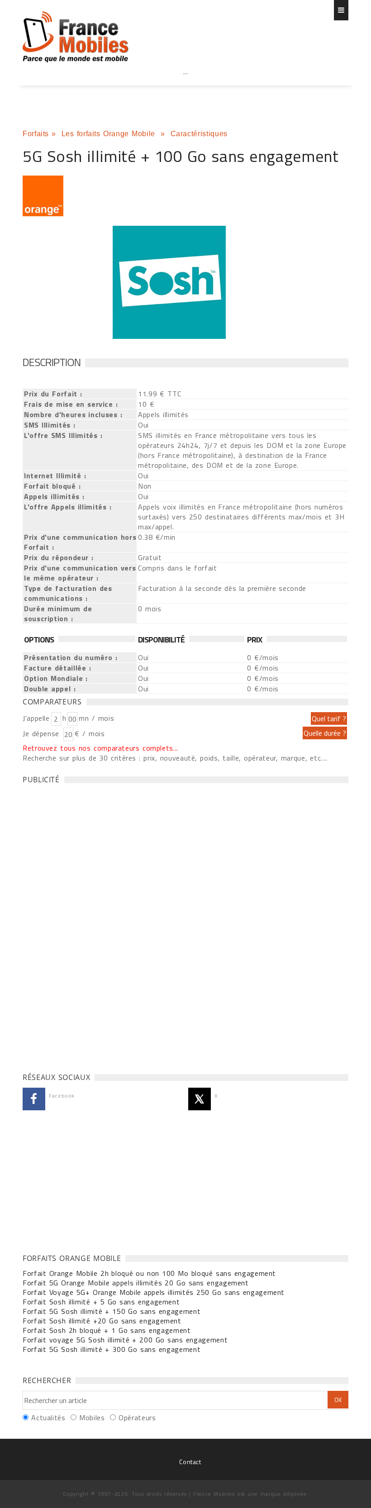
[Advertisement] (185, 91)
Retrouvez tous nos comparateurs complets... (100, 747)
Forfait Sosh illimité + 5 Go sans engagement (101, 1301)
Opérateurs (137, 1417)
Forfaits (36, 134)
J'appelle (36, 718)
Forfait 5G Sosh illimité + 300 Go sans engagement (111, 1349)
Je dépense (42, 733)
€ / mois (90, 733)
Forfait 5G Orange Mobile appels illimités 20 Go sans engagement (136, 1282)
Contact (190, 1461)
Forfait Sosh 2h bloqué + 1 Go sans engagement (107, 1330)
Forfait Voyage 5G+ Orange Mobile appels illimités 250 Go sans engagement (154, 1292)
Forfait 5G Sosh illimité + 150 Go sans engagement (111, 1311)
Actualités (48, 1417)
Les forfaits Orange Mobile (110, 134)
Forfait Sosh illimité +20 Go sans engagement (102, 1320)
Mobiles (92, 1417)
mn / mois (96, 718)
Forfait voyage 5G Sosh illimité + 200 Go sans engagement (125, 1339)
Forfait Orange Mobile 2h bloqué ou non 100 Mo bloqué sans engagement (149, 1273)
